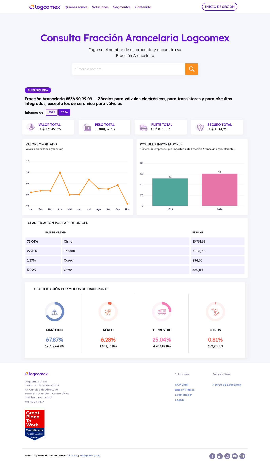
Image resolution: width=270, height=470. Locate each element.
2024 (64, 112)
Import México (185, 389)
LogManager (183, 394)
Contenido (143, 7)
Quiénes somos (76, 7)
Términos (72, 455)
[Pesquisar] (191, 69)
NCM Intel (181, 384)
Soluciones (100, 7)
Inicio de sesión (220, 7)
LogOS (179, 399)
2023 (51, 112)
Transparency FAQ (90, 455)
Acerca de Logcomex (226, 384)
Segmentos (121, 7)
